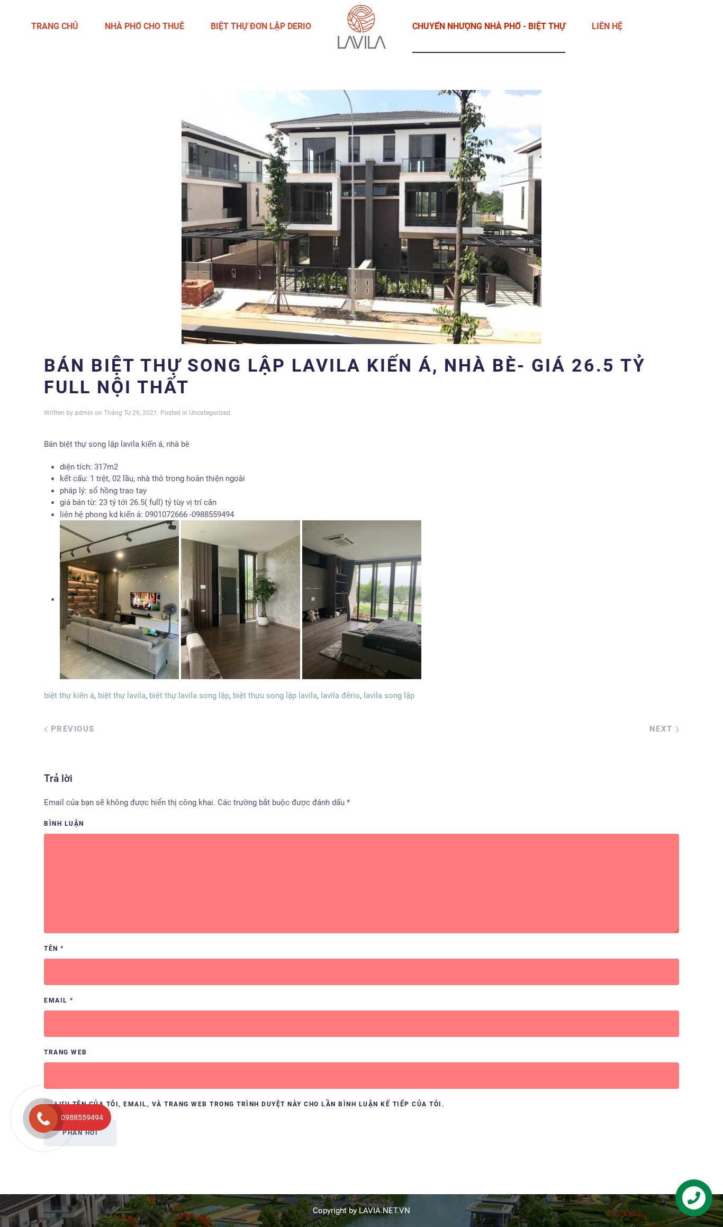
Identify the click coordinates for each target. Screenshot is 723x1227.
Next (662, 729)
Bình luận (64, 823)
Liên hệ (607, 26)
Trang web (65, 1052)
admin (84, 413)
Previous (71, 729)
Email (59, 1000)
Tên (54, 948)
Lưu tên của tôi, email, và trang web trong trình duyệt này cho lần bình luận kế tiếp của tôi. (248, 1104)
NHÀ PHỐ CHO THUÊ (144, 26)
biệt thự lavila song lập (189, 695)
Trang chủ (54, 26)
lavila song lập (389, 695)
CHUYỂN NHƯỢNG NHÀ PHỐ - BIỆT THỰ (488, 26)
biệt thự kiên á (69, 695)
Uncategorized (209, 413)
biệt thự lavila (122, 695)
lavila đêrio (340, 695)
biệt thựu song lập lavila (275, 695)
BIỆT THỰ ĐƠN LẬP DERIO (261, 26)
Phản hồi (80, 1132)
